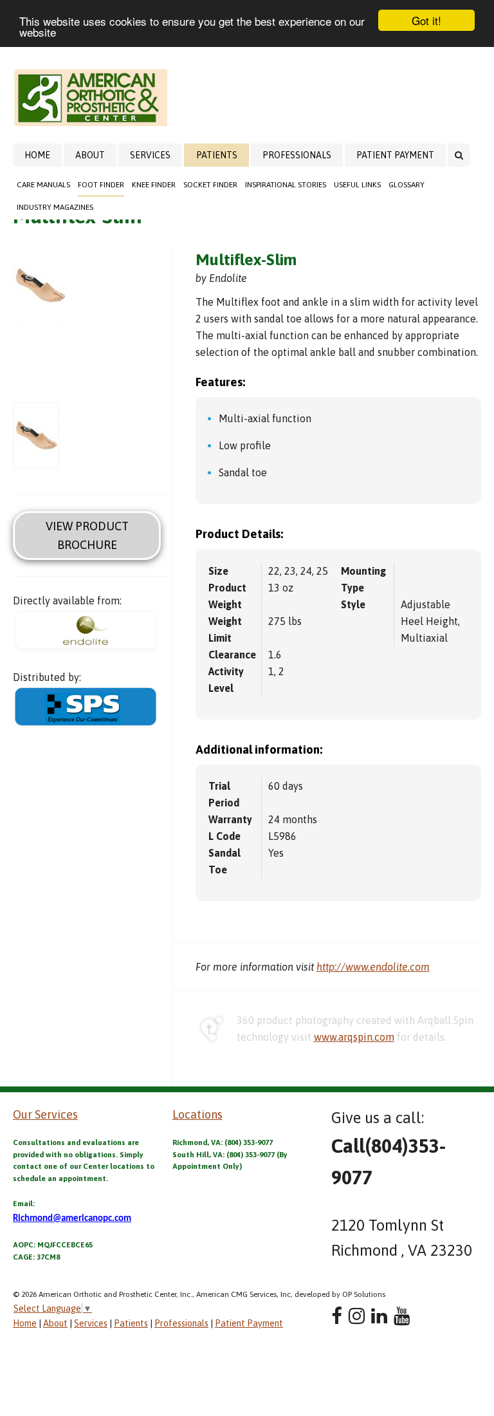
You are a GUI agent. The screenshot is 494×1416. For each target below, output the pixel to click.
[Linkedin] (379, 1316)
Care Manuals (43, 184)
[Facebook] (336, 1316)
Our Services (45, 1114)
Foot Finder (101, 184)
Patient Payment (395, 155)
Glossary (407, 184)
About (90, 155)
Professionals (296, 155)
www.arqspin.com (354, 1037)
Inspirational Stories (285, 184)
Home (37, 155)
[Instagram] (357, 1316)
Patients (216, 155)
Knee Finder (154, 184)
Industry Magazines (55, 207)
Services (150, 155)
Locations (197, 1114)
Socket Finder (210, 184)
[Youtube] (402, 1316)
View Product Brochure (87, 535)
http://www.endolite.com (373, 967)
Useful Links (357, 184)
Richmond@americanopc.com (72, 1219)
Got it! (426, 20)
